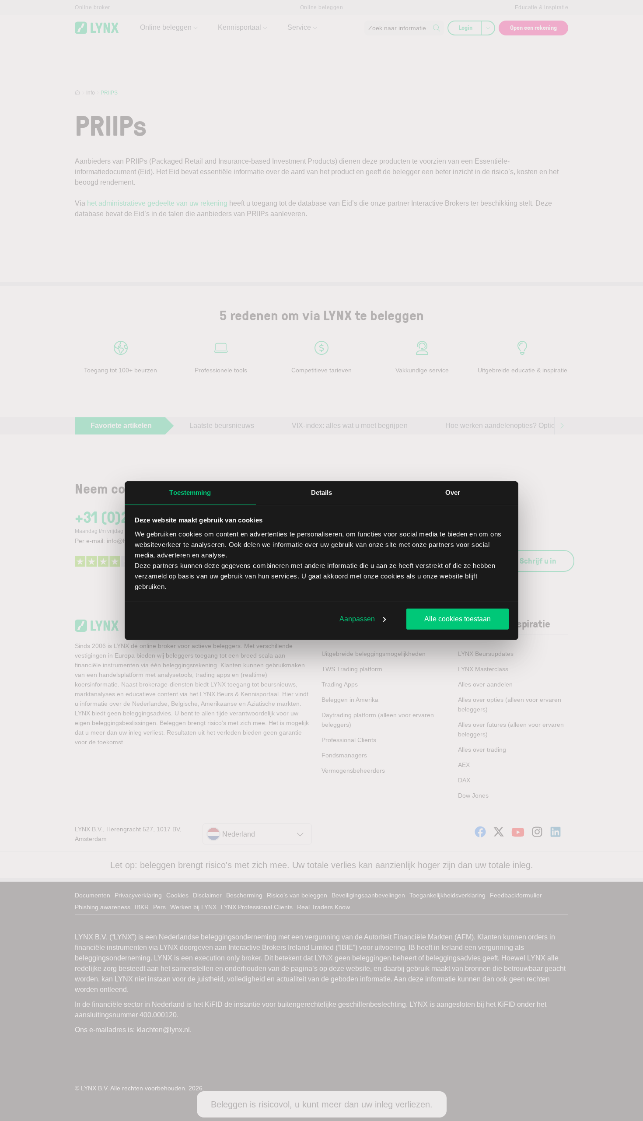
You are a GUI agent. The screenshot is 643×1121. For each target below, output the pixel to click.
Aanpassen (357, 619)
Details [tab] (321, 492)
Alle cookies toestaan (457, 619)
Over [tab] (452, 492)
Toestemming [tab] (190, 492)
